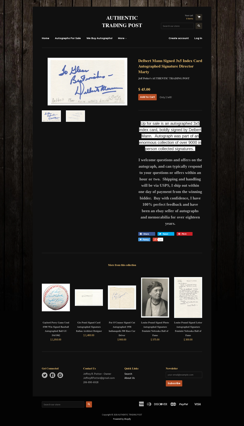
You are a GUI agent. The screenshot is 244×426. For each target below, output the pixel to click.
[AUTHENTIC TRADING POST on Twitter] (44, 375)
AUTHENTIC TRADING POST (122, 21)
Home (45, 38)
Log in (198, 38)
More (121, 38)
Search (128, 373)
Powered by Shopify (122, 419)
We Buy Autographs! (99, 38)
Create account (179, 38)
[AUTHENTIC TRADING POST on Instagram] (60, 375)
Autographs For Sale (68, 38)
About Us (129, 377)
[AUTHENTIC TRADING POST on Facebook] (52, 375)
